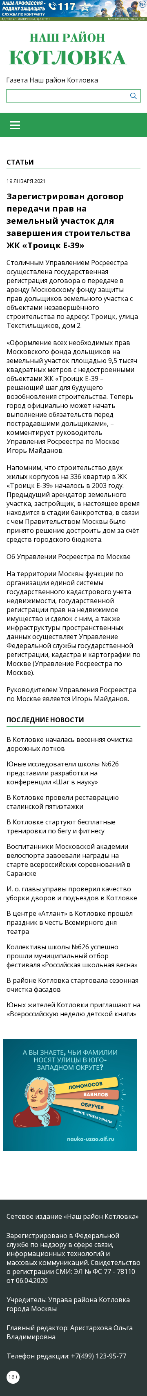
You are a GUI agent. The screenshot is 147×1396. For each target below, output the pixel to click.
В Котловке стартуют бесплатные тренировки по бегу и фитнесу (61, 826)
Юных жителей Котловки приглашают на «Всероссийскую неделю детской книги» (73, 1009)
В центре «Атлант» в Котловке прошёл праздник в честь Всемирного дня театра (70, 922)
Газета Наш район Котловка (52, 80)
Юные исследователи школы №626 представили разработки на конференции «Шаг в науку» (63, 772)
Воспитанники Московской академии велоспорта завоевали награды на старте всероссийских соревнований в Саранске (69, 860)
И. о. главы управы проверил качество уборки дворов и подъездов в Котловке (72, 893)
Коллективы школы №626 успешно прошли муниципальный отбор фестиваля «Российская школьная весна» (72, 955)
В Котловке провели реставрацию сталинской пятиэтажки (63, 802)
